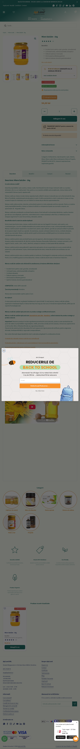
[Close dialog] (3, 350)
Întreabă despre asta (72, 737)
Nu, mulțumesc (40, 391)
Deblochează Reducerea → (40, 386)
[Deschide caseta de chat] (75, 739)
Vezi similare (60, 737)
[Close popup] (77, 722)
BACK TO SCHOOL (40, 367)
